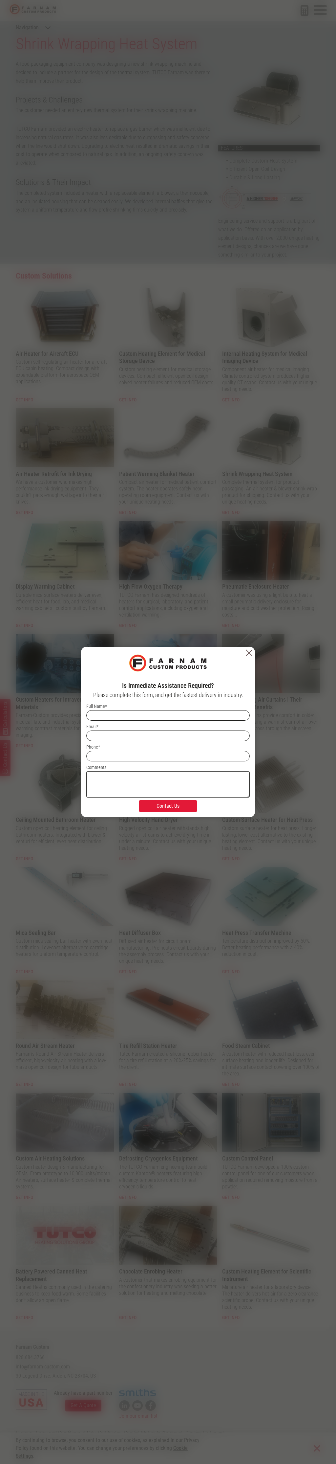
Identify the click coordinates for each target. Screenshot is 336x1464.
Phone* (93, 747)
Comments (96, 767)
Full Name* (96, 706)
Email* (92, 726)
